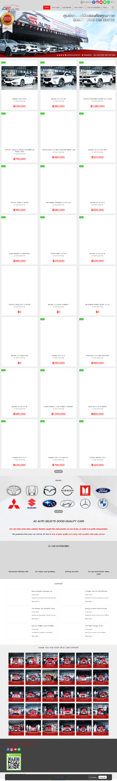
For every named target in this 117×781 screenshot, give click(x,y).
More (105, 7)
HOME (47, 7)
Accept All (103, 777)
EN (113, 2)
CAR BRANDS (66, 7)
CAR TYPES (78, 7)
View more (35, 601)
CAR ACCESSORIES (93, 7)
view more (58, 471)
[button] (113, 7)
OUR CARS (55, 7)
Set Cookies (93, 777)
